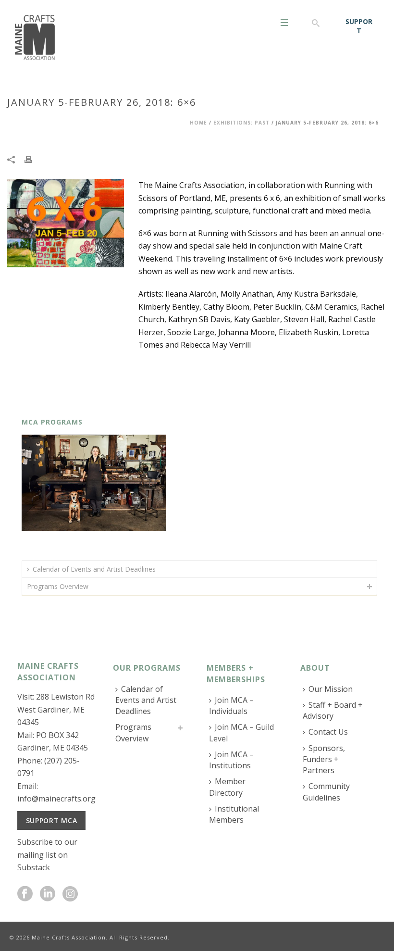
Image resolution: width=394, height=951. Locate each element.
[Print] (33, 158)
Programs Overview (57, 586)
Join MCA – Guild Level (241, 732)
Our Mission (330, 689)
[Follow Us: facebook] (25, 894)
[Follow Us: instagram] (70, 894)
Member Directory (227, 787)
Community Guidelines (326, 791)
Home (198, 122)
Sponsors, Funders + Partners (324, 759)
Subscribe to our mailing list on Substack (47, 855)
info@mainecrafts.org (56, 798)
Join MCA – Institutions (231, 760)
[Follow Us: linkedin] (47, 894)
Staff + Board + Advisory (333, 710)
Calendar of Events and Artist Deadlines (94, 569)
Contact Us (328, 731)
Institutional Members (234, 814)
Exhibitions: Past (241, 122)
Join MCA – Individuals (231, 705)
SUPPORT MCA (51, 820)
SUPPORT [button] (358, 26)
